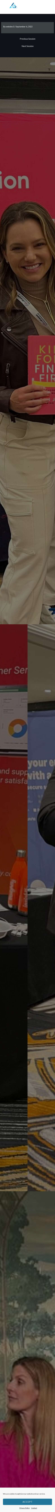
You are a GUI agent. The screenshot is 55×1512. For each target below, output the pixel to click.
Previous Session (27, 39)
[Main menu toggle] (49, 7)
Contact (34, 1508)
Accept (28, 1501)
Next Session (28, 46)
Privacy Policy (24, 1508)
